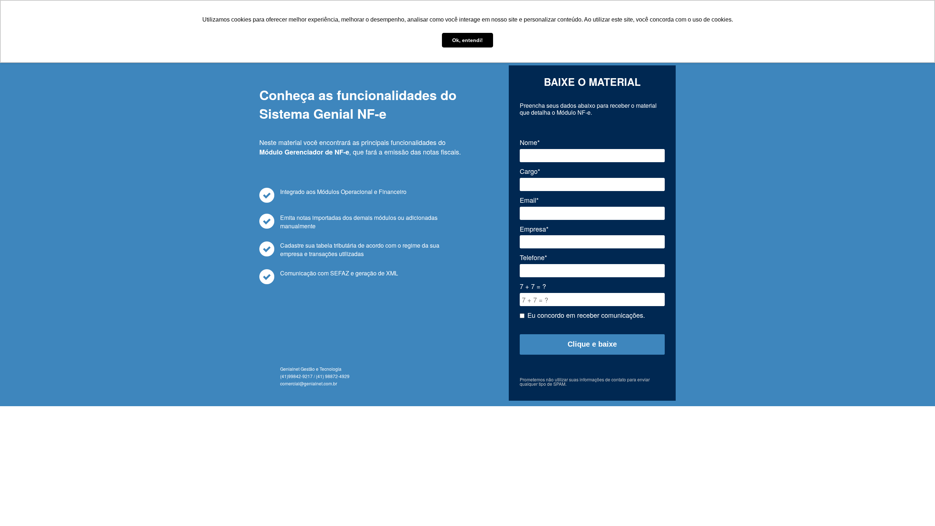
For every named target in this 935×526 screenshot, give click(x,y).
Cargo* (530, 171)
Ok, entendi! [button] (467, 40)
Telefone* (533, 257)
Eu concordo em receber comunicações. (586, 315)
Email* (529, 200)
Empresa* (534, 228)
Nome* (530, 142)
